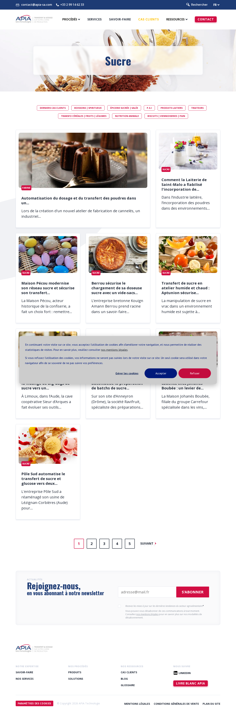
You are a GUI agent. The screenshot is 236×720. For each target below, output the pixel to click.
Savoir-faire (120, 19)
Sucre (166, 169)
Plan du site (211, 703)
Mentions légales (137, 703)
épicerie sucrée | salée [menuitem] (124, 108)
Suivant (147, 543)
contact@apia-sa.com (36, 4)
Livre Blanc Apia (190, 683)
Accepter (160, 373)
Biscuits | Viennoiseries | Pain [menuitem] (166, 116)
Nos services (25, 678)
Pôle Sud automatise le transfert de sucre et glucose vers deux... (43, 478)
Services (94, 19)
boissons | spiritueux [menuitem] (88, 108)
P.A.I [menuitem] (149, 108)
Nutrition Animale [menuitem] (127, 116)
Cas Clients (148, 19)
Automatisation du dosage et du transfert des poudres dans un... (78, 200)
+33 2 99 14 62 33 (72, 4)
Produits (74, 672)
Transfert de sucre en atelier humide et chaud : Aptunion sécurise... (185, 288)
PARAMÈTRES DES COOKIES (34, 703)
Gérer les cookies (126, 373)
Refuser (194, 373)
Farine (26, 187)
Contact (206, 19)
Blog (124, 678)
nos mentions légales (114, 350)
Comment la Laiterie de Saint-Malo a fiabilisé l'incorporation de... (184, 184)
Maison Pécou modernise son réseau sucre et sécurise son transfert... (47, 288)
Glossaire (128, 685)
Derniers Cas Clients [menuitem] (53, 108)
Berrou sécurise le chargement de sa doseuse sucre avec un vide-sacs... (116, 288)
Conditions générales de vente (176, 703)
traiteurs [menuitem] (197, 108)
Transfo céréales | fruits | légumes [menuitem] (83, 116)
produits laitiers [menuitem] (172, 108)
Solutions (75, 678)
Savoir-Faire (24, 672)
